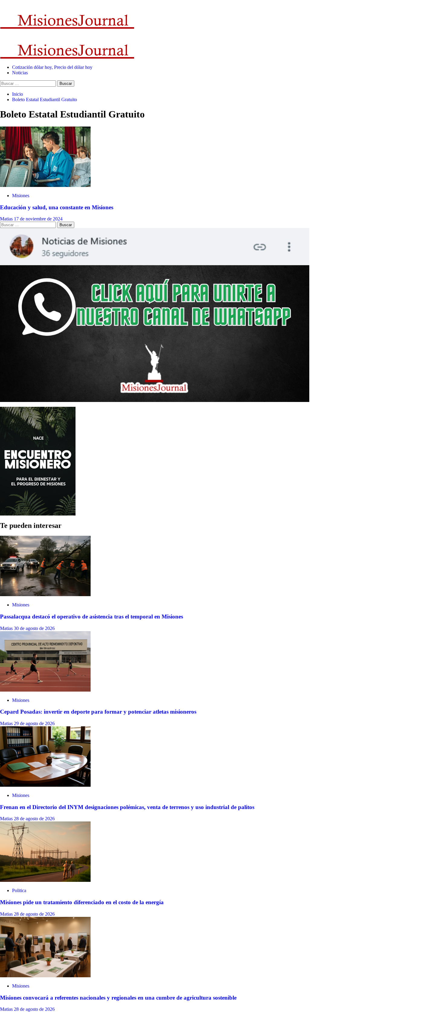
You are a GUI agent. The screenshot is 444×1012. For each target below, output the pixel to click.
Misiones (20, 195)
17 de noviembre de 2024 (38, 218)
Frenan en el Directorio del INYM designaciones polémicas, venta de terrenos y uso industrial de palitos (127, 807)
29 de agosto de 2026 (34, 723)
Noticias (20, 72)
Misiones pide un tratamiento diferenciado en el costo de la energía (82, 902)
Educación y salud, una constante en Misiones (56, 207)
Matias (7, 218)
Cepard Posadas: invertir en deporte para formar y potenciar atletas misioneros (98, 711)
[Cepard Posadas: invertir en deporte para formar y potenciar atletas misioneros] (45, 689)
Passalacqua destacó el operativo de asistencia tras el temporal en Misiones (91, 616)
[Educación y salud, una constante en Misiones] (45, 185)
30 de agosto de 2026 (34, 628)
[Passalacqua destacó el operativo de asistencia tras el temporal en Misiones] (45, 594)
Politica (19, 890)
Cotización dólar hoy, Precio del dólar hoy (52, 67)
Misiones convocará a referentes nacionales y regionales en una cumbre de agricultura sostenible (118, 997)
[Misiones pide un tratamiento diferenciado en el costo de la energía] (45, 880)
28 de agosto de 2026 (34, 818)
